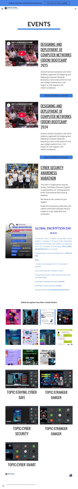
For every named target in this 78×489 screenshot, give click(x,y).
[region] (39, 3)
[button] (2, 8)
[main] (39, 24)
